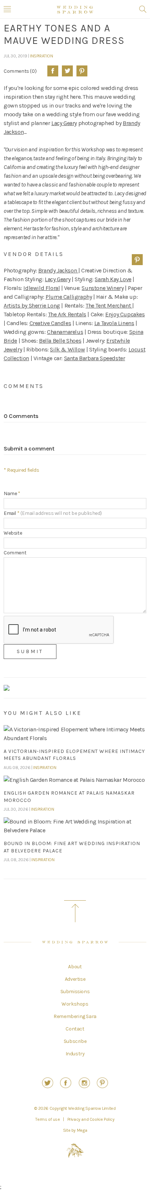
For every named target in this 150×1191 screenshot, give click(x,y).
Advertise (75, 979)
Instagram (84, 1082)
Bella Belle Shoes (60, 340)
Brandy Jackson (58, 270)
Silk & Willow (67, 349)
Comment (15, 553)
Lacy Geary (64, 123)
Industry (75, 1053)
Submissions (75, 991)
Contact (75, 1029)
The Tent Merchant (109, 305)
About (75, 966)
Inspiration (41, 56)
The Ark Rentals (67, 314)
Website (13, 533)
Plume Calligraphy (69, 296)
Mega (82, 1130)
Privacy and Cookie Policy (91, 1119)
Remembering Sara (75, 1016)
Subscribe (75, 1041)
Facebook (52, 70)
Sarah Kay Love (113, 279)
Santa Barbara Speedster (94, 358)
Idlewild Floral (41, 287)
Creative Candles (50, 323)
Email (53, 513)
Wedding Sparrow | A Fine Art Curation (75, 9)
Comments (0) (20, 71)
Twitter (67, 70)
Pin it (137, 259)
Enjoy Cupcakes (125, 314)
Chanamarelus (65, 331)
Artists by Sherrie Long (32, 305)
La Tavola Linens (114, 323)
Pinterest (81, 70)
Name (12, 493)
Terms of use (47, 1119)
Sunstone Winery (102, 287)
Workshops (75, 1004)
